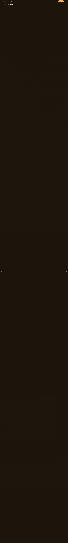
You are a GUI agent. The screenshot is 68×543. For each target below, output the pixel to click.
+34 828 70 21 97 (7, 1)
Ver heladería (30, 268)
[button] (1, 271)
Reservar (61, 1)
